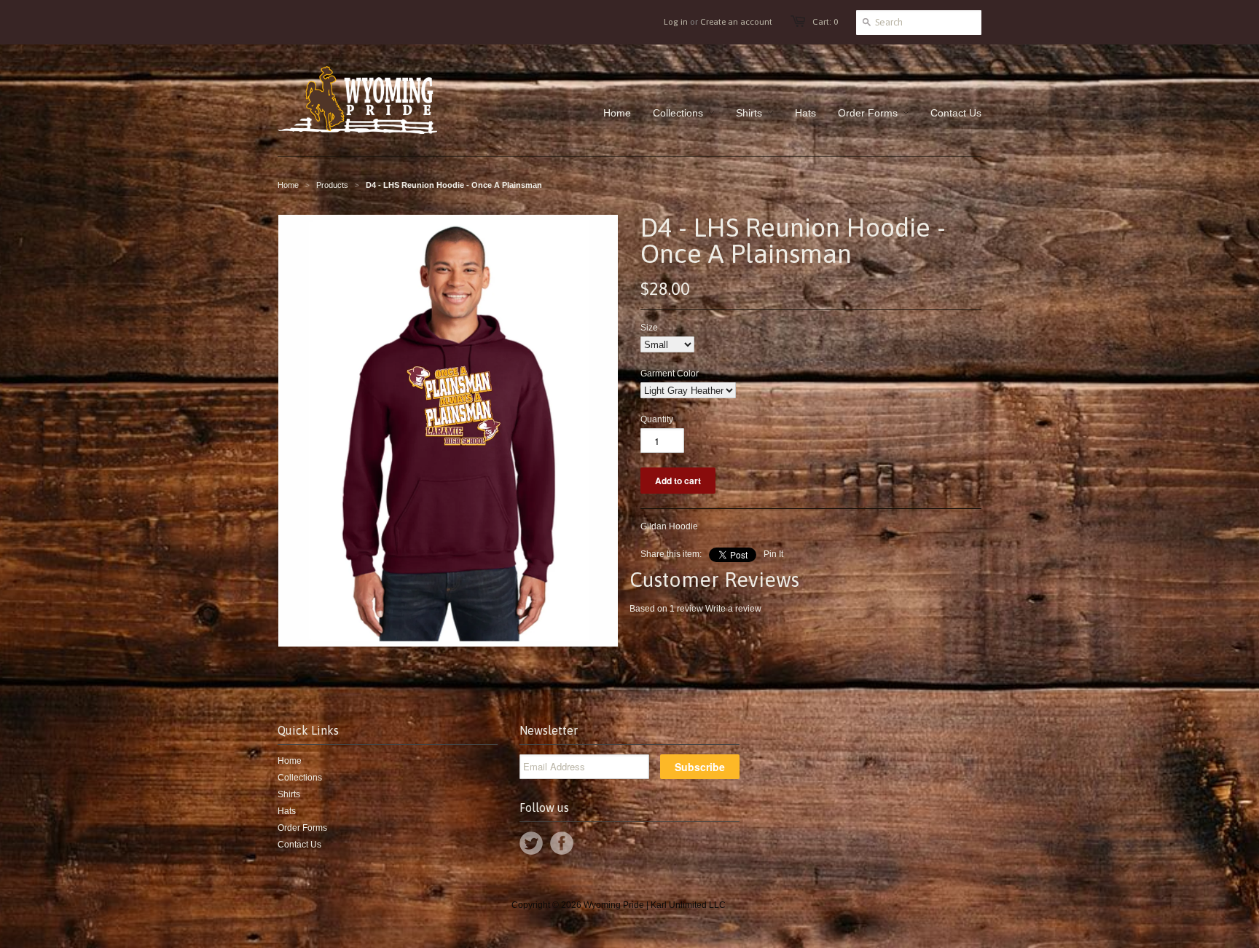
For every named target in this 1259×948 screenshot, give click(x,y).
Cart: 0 (825, 22)
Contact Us (299, 845)
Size (649, 328)
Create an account (736, 22)
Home (290, 761)
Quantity (656, 419)
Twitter (531, 843)
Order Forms (302, 828)
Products (332, 185)
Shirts (289, 794)
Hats (287, 811)
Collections (300, 778)
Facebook (561, 843)
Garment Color (669, 373)
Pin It (773, 554)
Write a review (733, 609)
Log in (676, 22)
